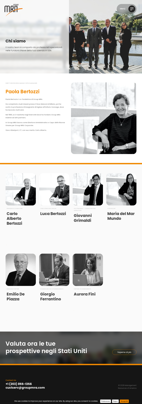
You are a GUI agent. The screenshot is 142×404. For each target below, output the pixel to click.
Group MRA (13, 10)
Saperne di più (124, 352)
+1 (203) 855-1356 (19, 384)
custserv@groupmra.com (25, 387)
